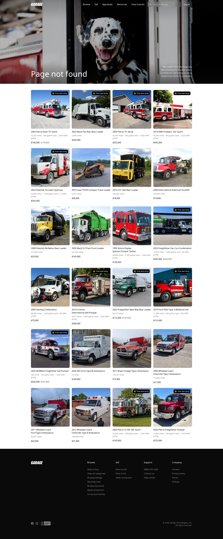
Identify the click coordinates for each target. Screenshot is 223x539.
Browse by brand (95, 485)
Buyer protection (95, 490)
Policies (175, 481)
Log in (187, 4)
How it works (138, 4)
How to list (121, 473)
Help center (149, 477)
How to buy (93, 469)
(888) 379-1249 (151, 469)
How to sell (121, 469)
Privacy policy (178, 473)
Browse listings (94, 477)
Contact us (149, 473)
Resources (122, 4)
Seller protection (124, 477)
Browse (86, 4)
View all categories (96, 473)
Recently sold (93, 481)
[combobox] (166, 4)
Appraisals (107, 4)
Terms (175, 477)
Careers (176, 469)
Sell (96, 4)
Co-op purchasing (96, 494)
